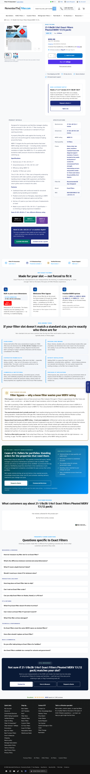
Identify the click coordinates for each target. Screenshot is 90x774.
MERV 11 (42, 220)
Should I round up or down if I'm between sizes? (20, 573)
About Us (7, 711)
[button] (20, 16)
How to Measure (45, 684)
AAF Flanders (25, 711)
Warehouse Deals (26, 733)
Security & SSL (52, 767)
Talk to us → (75, 263)
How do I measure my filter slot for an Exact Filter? (21, 554)
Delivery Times (42, 713)
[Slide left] (35, 48)
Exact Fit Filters (25, 728)
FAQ (61, 1)
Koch (22, 713)
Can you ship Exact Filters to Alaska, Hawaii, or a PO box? (23, 595)
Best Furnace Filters (10, 733)
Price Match (41, 716)
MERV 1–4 (72, 296)
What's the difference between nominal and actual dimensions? (26, 561)
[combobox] (45, 8)
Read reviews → (55, 263)
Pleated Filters (25, 718)
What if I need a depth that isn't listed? (17, 567)
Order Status (42, 718)
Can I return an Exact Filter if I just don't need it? (20, 612)
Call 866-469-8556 (22, 241)
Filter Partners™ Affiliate (11, 725)
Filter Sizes (24, 716)
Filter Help (59, 767)
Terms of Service (9, 748)
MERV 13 (76, 298)
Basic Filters (24, 721)
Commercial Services (39, 483)
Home (7, 20)
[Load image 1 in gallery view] (7, 55)
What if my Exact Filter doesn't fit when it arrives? (21, 605)
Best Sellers (24, 708)
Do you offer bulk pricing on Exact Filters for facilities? (22, 644)
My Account (82, 1)
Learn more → (12, 263)
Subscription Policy (10, 745)
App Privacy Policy (9, 750)
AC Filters (36, 758)
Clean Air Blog (8, 721)
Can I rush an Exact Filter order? (15, 589)
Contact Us (21, 684)
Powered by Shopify (25, 767)
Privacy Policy (8, 752)
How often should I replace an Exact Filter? (18, 634)
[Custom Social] (26, 771)
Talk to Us (65, 108)
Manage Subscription (10, 743)
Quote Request (70, 1)
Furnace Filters (27, 758)
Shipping (50, 44)
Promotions (7, 728)
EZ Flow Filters (25, 725)
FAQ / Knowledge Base (45, 711)
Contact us (66, 767)
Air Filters (53, 758)
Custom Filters (25, 723)
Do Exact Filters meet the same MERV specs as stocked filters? (25, 628)
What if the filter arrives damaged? (16, 618)
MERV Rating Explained (11, 716)
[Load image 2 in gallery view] (15, 55)
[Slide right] (38, 48)
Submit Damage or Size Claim (45, 727)
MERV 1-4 (17, 219)
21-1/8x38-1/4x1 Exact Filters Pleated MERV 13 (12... (25, 20)
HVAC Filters (45, 758)
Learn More (20, 1)
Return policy (8, 740)
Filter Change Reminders (42, 731)
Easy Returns (44, 767)
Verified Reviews (9, 718)
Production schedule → (36, 263)
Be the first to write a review (45, 518)
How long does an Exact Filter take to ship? (18, 583)
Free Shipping (35, 767)
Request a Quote (16, 483)
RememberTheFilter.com (14, 767)
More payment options (65, 66)
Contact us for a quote (40, 241)
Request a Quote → (65, 103)
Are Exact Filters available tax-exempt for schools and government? (27, 650)
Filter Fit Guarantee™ (10, 723)
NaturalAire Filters (26, 730)
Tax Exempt (41, 723)
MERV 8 (29, 219)
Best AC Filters (8, 730)
